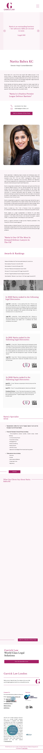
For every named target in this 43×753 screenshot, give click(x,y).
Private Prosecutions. (24, 182)
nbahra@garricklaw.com (21, 108)
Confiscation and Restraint (12, 209)
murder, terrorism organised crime (13, 179)
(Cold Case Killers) (29, 217)
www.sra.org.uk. (8, 741)
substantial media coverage (30, 203)
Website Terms (7, 705)
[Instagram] (27, 707)
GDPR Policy (7, 707)
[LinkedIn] (31, 707)
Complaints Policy (8, 703)
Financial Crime (19, 176)
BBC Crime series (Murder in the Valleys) (14, 217)
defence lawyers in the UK (16, 187)
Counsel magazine (17, 222)
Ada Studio (24, 748)
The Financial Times (21, 226)
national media (33, 226)
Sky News (11, 214)
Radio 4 (34, 214)
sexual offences (27, 179)
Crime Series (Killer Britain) (16, 215)
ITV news (21, 214)
